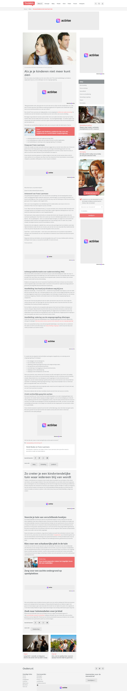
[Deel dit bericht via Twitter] (39, 458)
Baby (53, 3)
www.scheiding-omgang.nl (52, 325)
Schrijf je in (91, 215)
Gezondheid (83, 91)
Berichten (25, 685)
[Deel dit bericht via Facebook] (35, 458)
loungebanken (57, 535)
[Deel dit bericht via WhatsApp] (43, 458)
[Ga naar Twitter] (99, 668)
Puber (69, 3)
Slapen (38, 129)
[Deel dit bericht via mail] (47, 458)
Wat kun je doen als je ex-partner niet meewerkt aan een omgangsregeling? (54, 321)
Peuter (58, 3)
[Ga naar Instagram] (102, 668)
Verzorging (82, 103)
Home (25, 9)
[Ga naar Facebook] (96, 668)
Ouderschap (42, 559)
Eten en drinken (84, 88)
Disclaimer (39, 677)
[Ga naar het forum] (99, 3)
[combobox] (91, 207)
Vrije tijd (54, 654)
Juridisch (53, 464)
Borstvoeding (83, 85)
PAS (41, 442)
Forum (75, 3)
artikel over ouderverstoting (65, 112)
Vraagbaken (26, 679)
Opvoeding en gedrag (85, 97)
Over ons (25, 686)
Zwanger (47, 3)
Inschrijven (91, 680)
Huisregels (39, 676)
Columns (25, 681)
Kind (64, 3)
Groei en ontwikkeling (85, 94)
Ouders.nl (28, 668)
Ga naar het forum (91, 193)
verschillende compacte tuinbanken (36, 615)
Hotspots (81, 3)
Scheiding (43, 464)
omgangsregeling (29, 442)
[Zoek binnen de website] (95, 3)
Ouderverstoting (37, 442)
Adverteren (25, 683)
